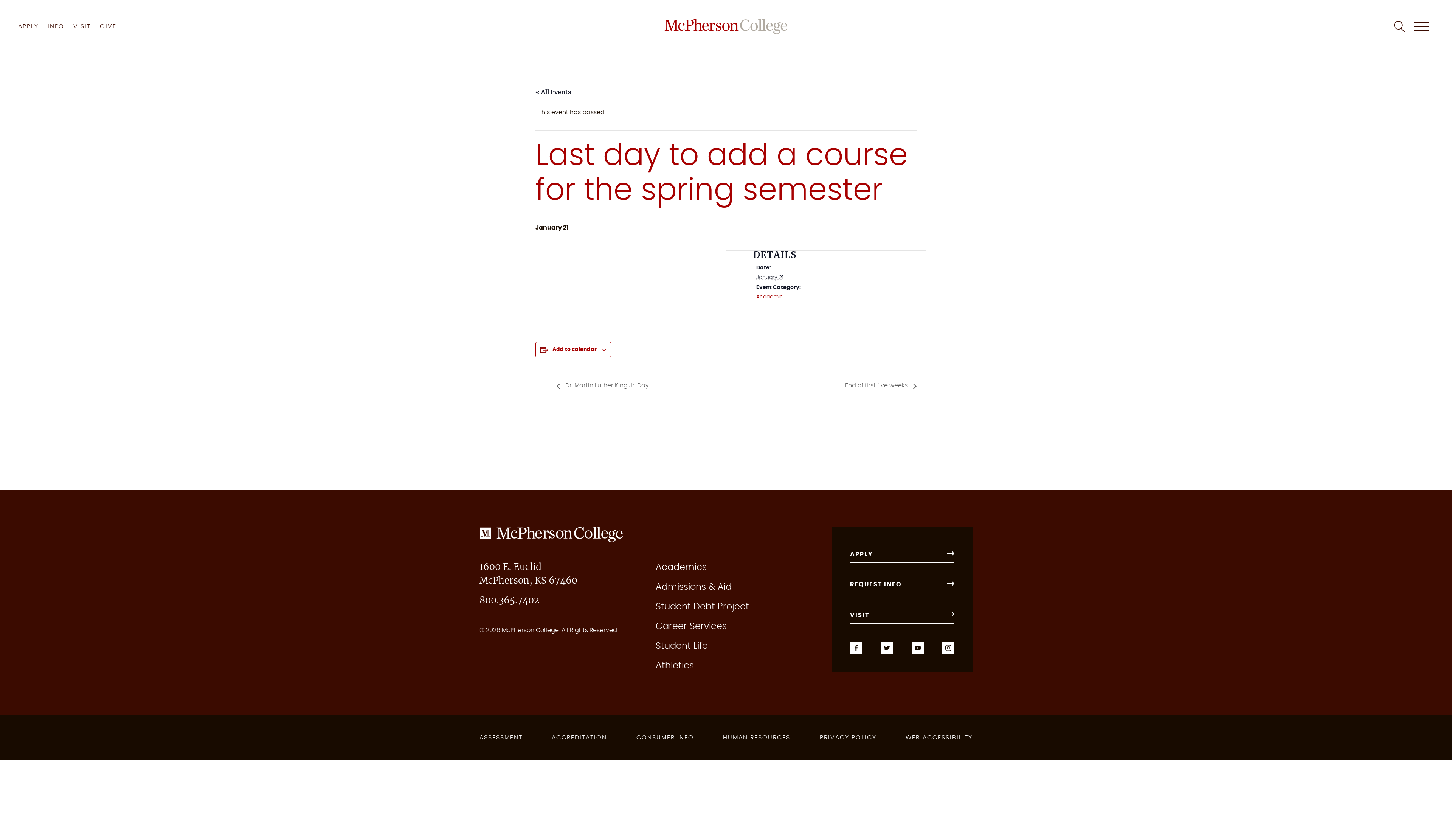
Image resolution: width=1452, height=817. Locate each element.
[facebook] (856, 647)
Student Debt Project (702, 606)
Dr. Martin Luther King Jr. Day (606, 385)
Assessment (501, 738)
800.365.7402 (509, 600)
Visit (82, 26)
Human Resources (756, 738)
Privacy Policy (848, 738)
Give (108, 26)
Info (56, 26)
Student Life (682, 646)
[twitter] (887, 647)
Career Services (691, 626)
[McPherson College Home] (726, 26)
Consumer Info (665, 738)
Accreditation (579, 738)
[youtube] (918, 647)
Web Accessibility (939, 738)
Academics (681, 567)
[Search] (1399, 26)
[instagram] (948, 647)
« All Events (553, 92)
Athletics (675, 665)
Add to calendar (574, 349)
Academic (769, 297)
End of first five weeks (877, 385)
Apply (28, 26)
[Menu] (1421, 26)
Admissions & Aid (694, 587)
